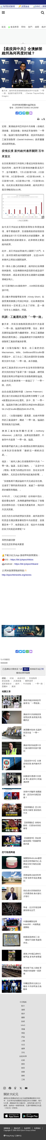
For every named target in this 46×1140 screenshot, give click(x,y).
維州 (17, 684)
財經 (23, 1021)
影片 (23, 1006)
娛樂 (23, 1072)
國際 (23, 1017)
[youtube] (26, 1088)
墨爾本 (5, 686)
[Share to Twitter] (20, 113)
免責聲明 (27, 1128)
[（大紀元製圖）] (23, 206)
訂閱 (42, 669)
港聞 (37, 27)
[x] (21, 1088)
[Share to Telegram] (23, 113)
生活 (23, 1045)
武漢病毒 (17, 681)
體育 (23, 1064)
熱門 (30, 27)
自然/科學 (23, 1056)
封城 (12, 678)
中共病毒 (27, 684)
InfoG (23, 1025)
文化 (23, 1052)
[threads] (15, 1088)
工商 (23, 1079)
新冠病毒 (6, 681)
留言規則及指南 (4, 662)
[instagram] (4, 1088)
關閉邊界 (29, 681)
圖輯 (23, 1076)
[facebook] (10, 1088)
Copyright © (8, 1130)
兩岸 (44, 27)
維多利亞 (21, 678)
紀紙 (23, 1060)
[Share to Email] (30, 113)
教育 (23, 1068)
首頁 (3, 27)
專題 (23, 1033)
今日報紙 (23, 1002)
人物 (23, 1041)
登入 (26, 669)
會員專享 (14, 27)
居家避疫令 (7, 684)
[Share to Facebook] (17, 113)
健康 (23, 1048)
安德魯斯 (33, 678)
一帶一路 (39, 684)
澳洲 (13, 686)
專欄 (23, 1029)
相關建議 (7, 1128)
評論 (23, 1037)
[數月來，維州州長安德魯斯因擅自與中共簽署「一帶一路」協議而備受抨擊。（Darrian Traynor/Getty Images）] (23, 73)
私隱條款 (37, 1128)
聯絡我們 (17, 1128)
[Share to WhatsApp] (27, 113)
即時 (23, 27)
